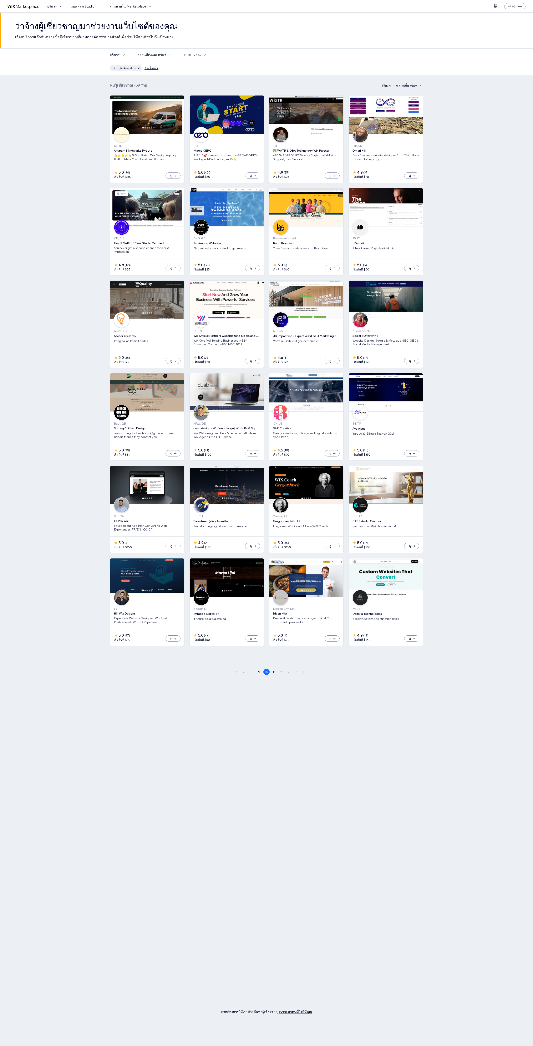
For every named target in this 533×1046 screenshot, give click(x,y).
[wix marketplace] (23, 6)
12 (281, 672)
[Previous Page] (229, 672)
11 (274, 672)
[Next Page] (304, 672)
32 (296, 672)
